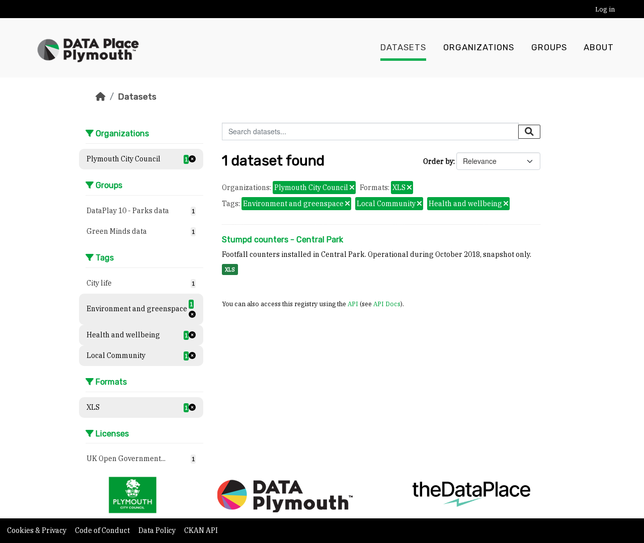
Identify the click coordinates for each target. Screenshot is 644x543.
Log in (605, 9)
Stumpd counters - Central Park (282, 239)
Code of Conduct (103, 530)
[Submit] (529, 132)
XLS (230, 269)
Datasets (403, 47)
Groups (549, 47)
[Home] (101, 97)
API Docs (386, 304)
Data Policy (157, 530)
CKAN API (201, 530)
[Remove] (352, 188)
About (599, 47)
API (353, 304)
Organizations (478, 47)
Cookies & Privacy (37, 530)
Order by (438, 161)
